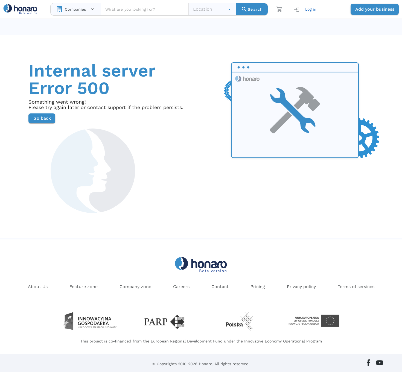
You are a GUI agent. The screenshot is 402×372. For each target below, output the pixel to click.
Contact (220, 286)
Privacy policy (301, 286)
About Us (38, 286)
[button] (229, 9)
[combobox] (76, 9)
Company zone (135, 286)
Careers (181, 286)
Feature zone (83, 286)
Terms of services (356, 286)
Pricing (257, 286)
